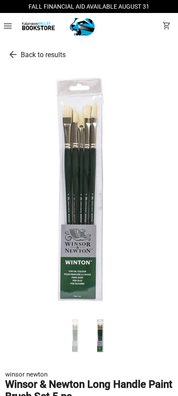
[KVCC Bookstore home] (57, 26)
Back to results (43, 55)
